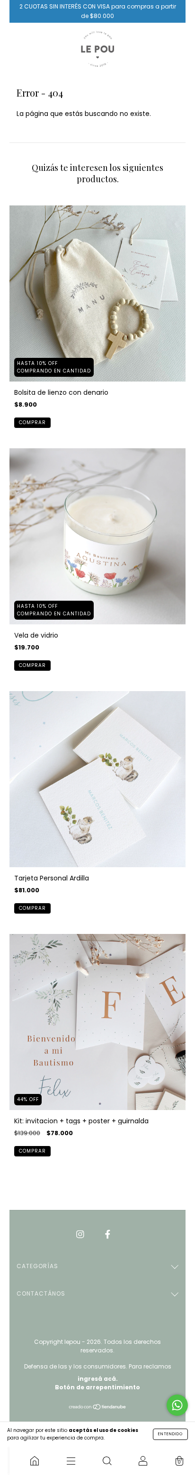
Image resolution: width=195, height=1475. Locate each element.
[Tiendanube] (97, 1408)
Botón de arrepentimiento (97, 1387)
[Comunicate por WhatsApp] (177, 1405)
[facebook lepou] (107, 1234)
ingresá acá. (98, 1379)
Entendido (170, 1434)
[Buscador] (107, 1461)
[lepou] (35, 1461)
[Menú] (71, 1461)
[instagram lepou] (81, 1234)
